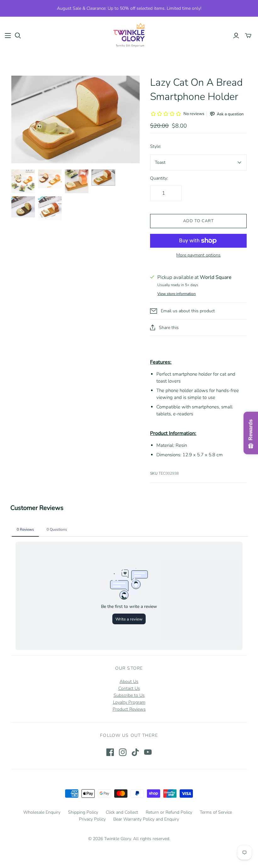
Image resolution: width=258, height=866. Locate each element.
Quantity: (159, 178)
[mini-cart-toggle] (248, 35)
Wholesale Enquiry (41, 812)
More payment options (198, 255)
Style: (155, 146)
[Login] (236, 35)
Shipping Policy (83, 812)
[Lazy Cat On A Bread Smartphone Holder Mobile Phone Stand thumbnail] (23, 181)
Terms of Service (216, 812)
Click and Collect (122, 812)
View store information (176, 293)
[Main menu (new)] (8, 35)
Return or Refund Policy (169, 812)
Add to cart (198, 221)
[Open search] (18, 35)
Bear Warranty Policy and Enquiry (146, 819)
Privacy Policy (92, 819)
